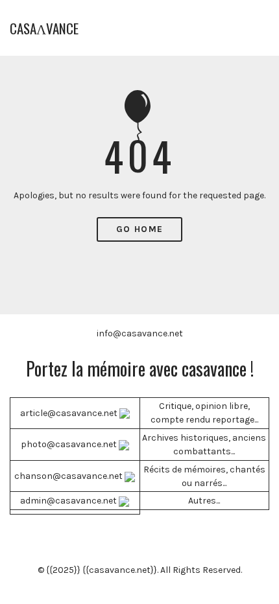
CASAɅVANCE (44, 28)
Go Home (140, 229)
